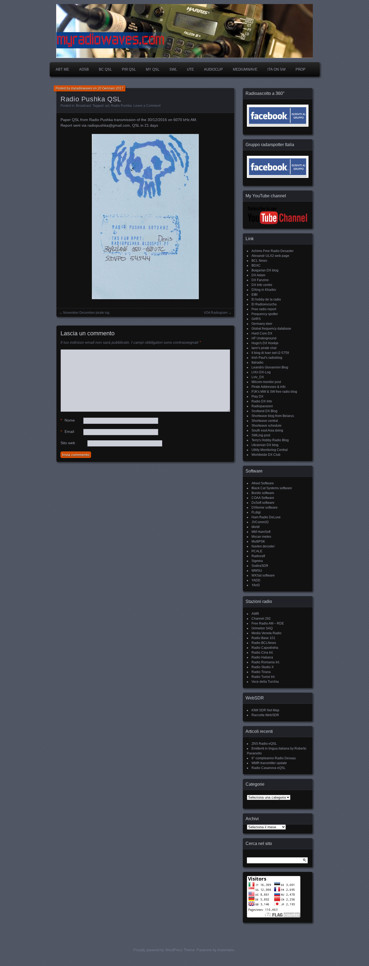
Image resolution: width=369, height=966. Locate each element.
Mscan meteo (261, 537)
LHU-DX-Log (261, 372)
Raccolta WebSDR (265, 715)
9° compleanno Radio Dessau (273, 758)
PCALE (256, 551)
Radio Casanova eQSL (268, 768)
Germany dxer (261, 324)
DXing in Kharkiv (263, 290)
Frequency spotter (264, 314)
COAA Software (262, 498)
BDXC (256, 265)
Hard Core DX (261, 333)
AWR (255, 614)
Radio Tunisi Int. (263, 677)
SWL (173, 69)
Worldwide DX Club (265, 455)
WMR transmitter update (269, 763)
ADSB (84, 69)
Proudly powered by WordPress (158, 950)
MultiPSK (258, 541)
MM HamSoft (260, 532)
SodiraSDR (259, 566)
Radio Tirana (261, 672)
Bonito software (262, 493)
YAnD (255, 585)
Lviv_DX (257, 377)
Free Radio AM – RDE (267, 623)
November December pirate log (86, 313)
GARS (256, 319)
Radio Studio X (262, 667)
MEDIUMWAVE (245, 69)
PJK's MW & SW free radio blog (274, 392)
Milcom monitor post (266, 382)
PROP (301, 69)
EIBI (254, 294)
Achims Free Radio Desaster (272, 251)
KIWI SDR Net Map (265, 710)
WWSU (256, 570)
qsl (107, 106)
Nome (68, 420)
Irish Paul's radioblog (266, 358)
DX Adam (258, 275)
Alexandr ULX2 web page (270, 256)
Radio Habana (262, 657)
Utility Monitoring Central (269, 450)
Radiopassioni (262, 406)
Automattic (225, 950)
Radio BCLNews (263, 643)
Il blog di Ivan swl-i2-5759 (270, 353)
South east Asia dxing (267, 430)
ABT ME (62, 69)
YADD (255, 580)
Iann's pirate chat (263, 348)
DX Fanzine (260, 280)
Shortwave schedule (266, 425)
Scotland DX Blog (264, 411)
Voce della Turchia (265, 682)
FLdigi (256, 512)
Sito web (68, 443)
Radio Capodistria (264, 648)
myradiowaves (81, 88)
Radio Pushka (121, 106)
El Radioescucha (264, 304)
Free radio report (263, 309)
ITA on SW (276, 69)
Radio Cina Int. (262, 652)
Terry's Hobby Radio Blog (270, 440)
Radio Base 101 (263, 638)
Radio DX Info (261, 401)
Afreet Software (262, 483)
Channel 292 (261, 618)
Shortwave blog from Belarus (272, 416)
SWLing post (260, 435)
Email (67, 431)
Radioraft (258, 556)
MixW (255, 527)
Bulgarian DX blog (265, 270)
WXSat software (263, 575)
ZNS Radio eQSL (264, 744)
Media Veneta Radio (266, 633)
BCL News (259, 261)
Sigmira (257, 561)
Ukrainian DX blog (265, 445)
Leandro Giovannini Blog (269, 367)
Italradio (257, 362)
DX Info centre (261, 285)
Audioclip (213, 69)
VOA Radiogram (215, 313)
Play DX (257, 396)
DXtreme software (264, 507)
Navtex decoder (263, 546)
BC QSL (105, 69)
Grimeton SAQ (262, 628)
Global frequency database (271, 328)
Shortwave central (264, 421)
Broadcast (83, 106)
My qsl (152, 69)
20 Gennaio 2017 (110, 88)
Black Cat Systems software (271, 488)
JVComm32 (260, 522)
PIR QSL (129, 69)
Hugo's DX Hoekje (265, 343)
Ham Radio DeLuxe (266, 517)
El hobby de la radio (266, 299)
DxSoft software (262, 503)
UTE (190, 69)
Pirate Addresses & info (268, 387)
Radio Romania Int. (265, 662)
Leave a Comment (146, 106)
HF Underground (263, 338)
